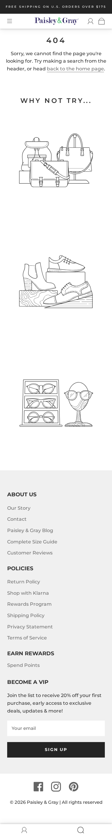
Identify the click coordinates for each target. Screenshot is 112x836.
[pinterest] (73, 786)
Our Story (18, 508)
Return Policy (23, 582)
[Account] (87, 21)
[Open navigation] (13, 21)
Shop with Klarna (28, 593)
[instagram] (56, 786)
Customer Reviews (30, 553)
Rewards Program (29, 604)
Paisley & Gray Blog (30, 530)
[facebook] (38, 786)
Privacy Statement (30, 627)
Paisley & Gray (42, 802)
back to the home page (75, 69)
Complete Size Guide (32, 542)
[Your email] (56, 728)
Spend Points (23, 665)
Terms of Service (27, 638)
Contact (17, 519)
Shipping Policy (26, 615)
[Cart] (99, 21)
